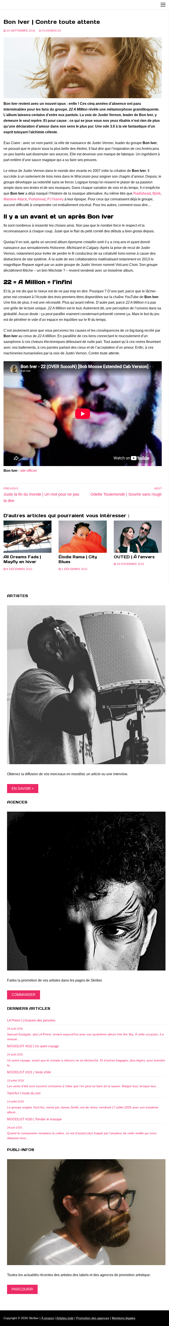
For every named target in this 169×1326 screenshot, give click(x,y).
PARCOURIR (22, 1289)
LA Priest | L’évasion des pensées (31, 1020)
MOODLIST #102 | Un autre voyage (33, 1046)
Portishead (37, 199)
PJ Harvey (55, 199)
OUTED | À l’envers (134, 556)
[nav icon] (163, 4)
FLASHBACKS (51, 30)
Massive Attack (15, 199)
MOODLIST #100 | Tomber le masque (34, 1119)
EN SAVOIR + (23, 788)
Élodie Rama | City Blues (78, 559)
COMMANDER (23, 995)
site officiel (28, 470)
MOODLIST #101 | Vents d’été (29, 1072)
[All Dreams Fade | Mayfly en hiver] (27, 537)
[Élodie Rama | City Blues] (83, 537)
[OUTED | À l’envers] (138, 537)
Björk (156, 193)
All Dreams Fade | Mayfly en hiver (22, 559)
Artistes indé (64, 1318)
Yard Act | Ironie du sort (23, 1093)
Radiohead (142, 193)
